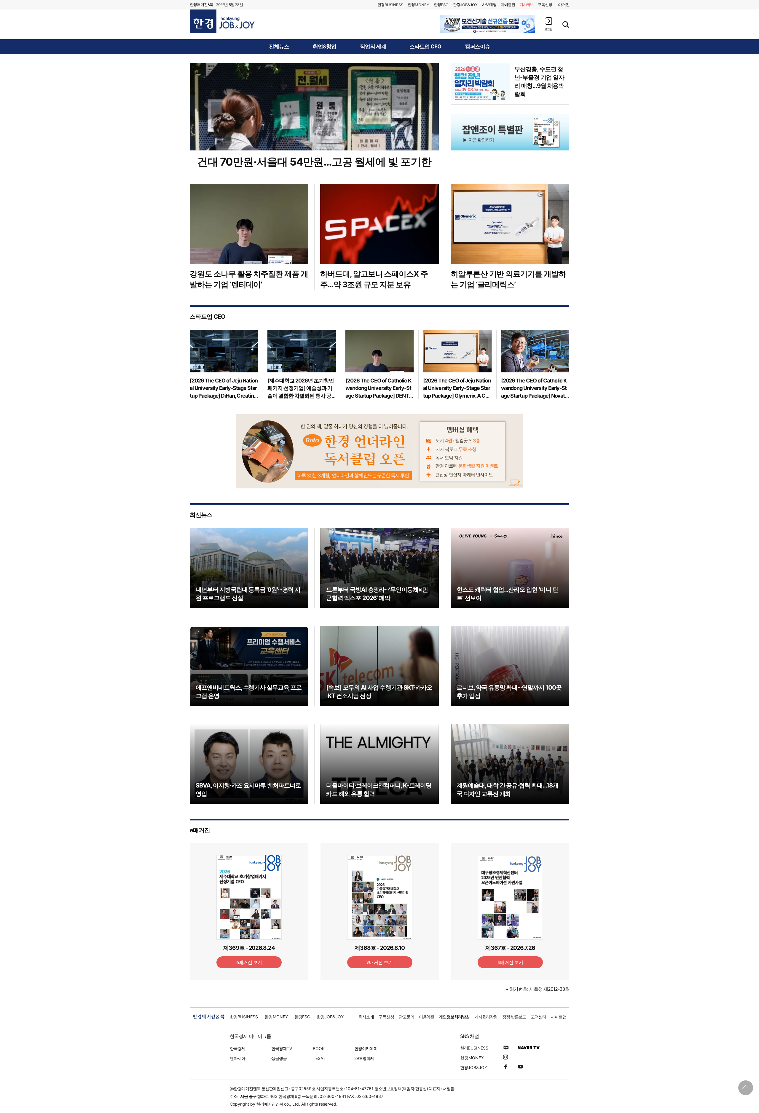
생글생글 (279, 1058)
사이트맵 (558, 1016)
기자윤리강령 (486, 1016)
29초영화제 (364, 1058)
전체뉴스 (279, 47)
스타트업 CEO (425, 47)
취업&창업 (324, 47)
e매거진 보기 (249, 962)
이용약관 (426, 1016)
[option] (487, 24)
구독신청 (545, 4)
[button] (548, 23)
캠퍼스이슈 (477, 47)
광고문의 (406, 1016)
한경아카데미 (365, 1048)
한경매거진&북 (201, 4)
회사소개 (366, 1016)
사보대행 (489, 4)
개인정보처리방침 (454, 1016)
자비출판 (508, 4)
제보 (526, 4)
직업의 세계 (373, 47)
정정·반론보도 (514, 1016)
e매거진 (563, 4)
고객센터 (538, 1016)
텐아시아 (237, 1058)
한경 (390, 4)
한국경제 (237, 1048)
